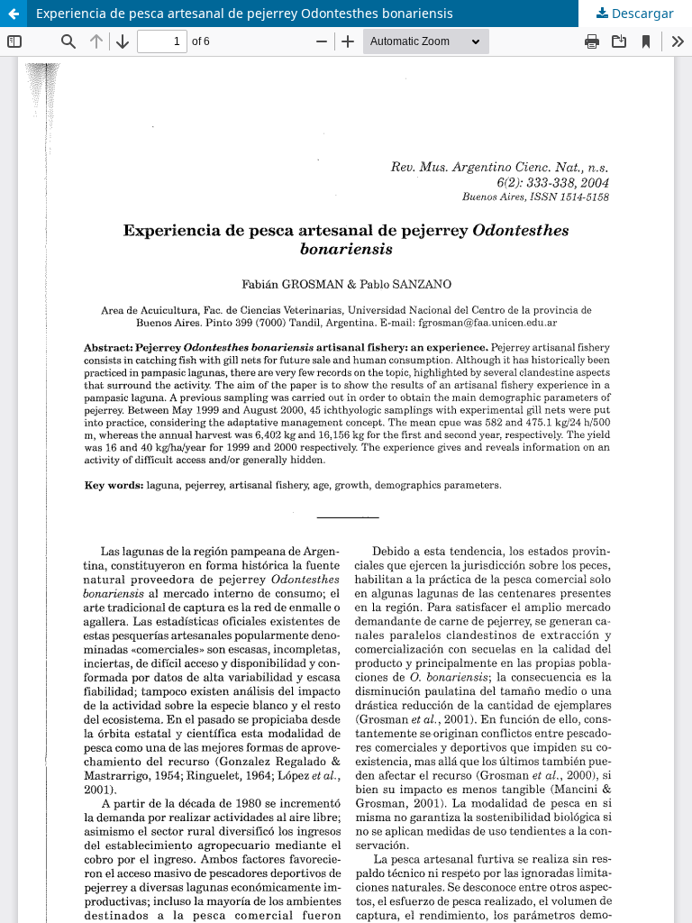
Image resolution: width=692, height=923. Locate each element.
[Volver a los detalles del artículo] (13, 13)
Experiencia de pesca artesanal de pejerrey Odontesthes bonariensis (244, 13)
